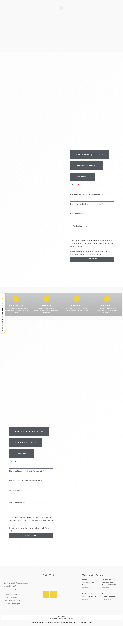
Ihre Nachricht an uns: (78, 226)
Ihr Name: (74, 185)
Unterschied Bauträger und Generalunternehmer (110, 582)
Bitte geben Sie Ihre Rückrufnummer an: (85, 204)
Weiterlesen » (86, 587)
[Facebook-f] (53, 594)
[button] (61, 8)
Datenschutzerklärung (88, 240)
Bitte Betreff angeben (78, 214)
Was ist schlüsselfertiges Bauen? (88, 582)
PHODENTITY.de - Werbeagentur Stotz (78, 622)
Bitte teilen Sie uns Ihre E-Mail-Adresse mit (87, 194)
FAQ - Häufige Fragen (92, 575)
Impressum (61, 616)
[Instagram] (46, 594)
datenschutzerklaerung (61, 619)
